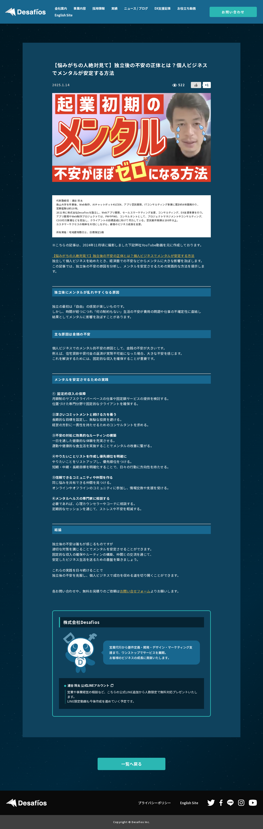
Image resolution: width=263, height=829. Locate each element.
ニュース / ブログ (136, 8)
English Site (64, 15)
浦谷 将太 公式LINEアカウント (88, 685)
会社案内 (61, 8)
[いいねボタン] (196, 85)
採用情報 (98, 8)
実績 (114, 8)
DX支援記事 (163, 8)
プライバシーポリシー (154, 802)
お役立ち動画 (186, 8)
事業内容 (80, 8)
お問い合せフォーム (135, 591)
